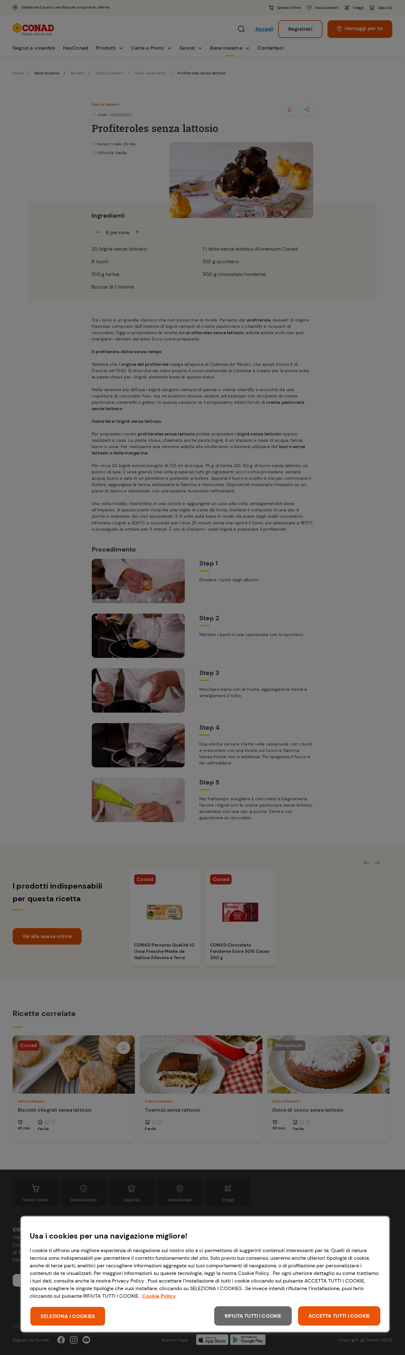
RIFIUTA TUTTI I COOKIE (253, 1316)
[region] (205, 1274)
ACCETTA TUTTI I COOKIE (339, 1316)
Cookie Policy (159, 1296)
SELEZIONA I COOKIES (67, 1316)
